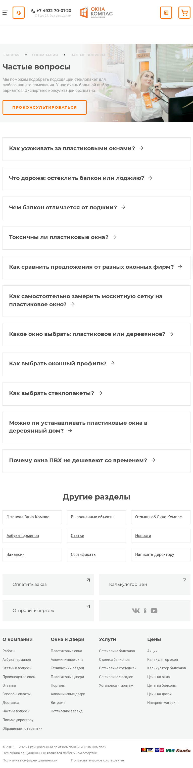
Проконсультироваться (44, 107)
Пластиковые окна (66, 651)
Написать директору (154, 554)
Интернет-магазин (162, 703)
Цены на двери (159, 694)
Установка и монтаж (116, 685)
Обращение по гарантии (22, 728)
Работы (9, 651)
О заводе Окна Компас (28, 517)
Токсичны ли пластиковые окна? (59, 237)
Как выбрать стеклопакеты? (52, 393)
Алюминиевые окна (67, 660)
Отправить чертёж (33, 610)
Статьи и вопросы (17, 668)
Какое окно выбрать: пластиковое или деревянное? (88, 334)
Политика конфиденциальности (30, 760)
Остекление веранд (66, 711)
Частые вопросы (16, 711)
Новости (143, 535)
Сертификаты (83, 554)
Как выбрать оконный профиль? (58, 363)
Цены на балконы (162, 685)
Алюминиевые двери (68, 694)
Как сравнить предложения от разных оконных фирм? (92, 266)
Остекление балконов (117, 651)
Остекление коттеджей (117, 668)
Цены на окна (158, 677)
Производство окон (19, 677)
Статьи (77, 535)
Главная (11, 55)
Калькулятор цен (128, 584)
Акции (152, 651)
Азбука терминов (23, 535)
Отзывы (9, 685)
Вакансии (16, 554)
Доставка (11, 703)
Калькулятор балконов (166, 668)
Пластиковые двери (67, 677)
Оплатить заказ (30, 584)
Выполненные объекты (92, 517)
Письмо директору (18, 720)
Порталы (58, 685)
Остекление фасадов (116, 677)
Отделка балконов (114, 660)
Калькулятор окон (162, 660)
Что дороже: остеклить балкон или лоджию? (77, 178)
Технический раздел (67, 668)
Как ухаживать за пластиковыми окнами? (73, 148)
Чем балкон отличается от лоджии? (64, 207)
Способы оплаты (17, 694)
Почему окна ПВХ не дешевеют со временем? (79, 460)
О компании (45, 55)
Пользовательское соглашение (97, 760)
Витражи (58, 703)
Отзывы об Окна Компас (158, 517)
